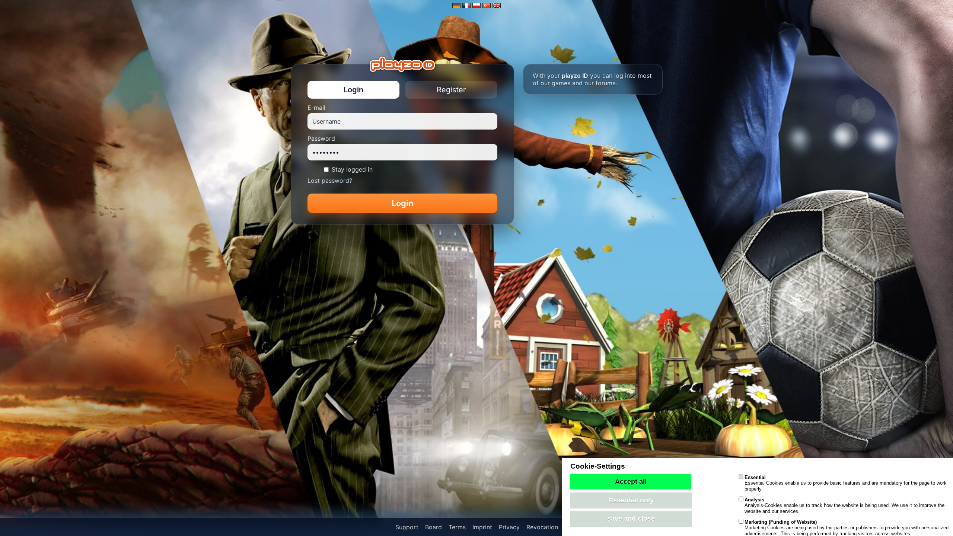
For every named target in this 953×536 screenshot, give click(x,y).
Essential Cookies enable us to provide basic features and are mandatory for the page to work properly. (846, 483)
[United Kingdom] (497, 5)
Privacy (509, 527)
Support (406, 527)
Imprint (482, 527)
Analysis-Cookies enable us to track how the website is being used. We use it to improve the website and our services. (844, 505)
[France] (466, 5)
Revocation (542, 527)
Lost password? (329, 180)
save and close (631, 518)
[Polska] (476, 5)
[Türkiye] (486, 5)
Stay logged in (352, 169)
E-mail (316, 107)
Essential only (631, 500)
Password (321, 138)
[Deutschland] (456, 5)
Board (433, 527)
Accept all (631, 481)
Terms (457, 527)
